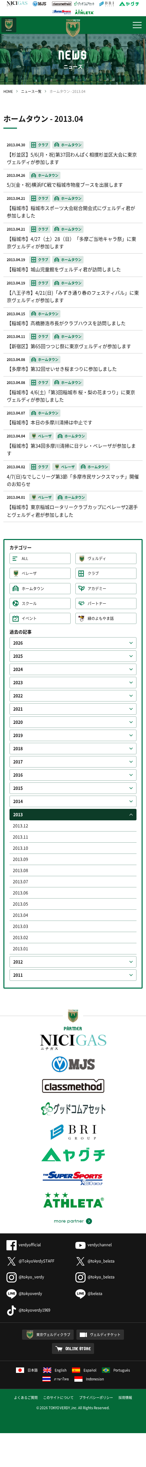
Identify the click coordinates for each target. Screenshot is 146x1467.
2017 (18, 762)
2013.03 (20, 926)
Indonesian (95, 1378)
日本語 (33, 1370)
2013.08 (20, 870)
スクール (29, 603)
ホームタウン (33, 588)
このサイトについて (58, 1397)
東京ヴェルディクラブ (53, 1334)
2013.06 (20, 893)
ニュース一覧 (31, 91)
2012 (18, 962)
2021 (18, 709)
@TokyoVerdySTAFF (36, 1261)
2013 (18, 815)
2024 (18, 669)
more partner (69, 1221)
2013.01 (20, 949)
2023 (18, 682)
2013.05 (20, 904)
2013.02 (20, 937)
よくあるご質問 (26, 1397)
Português (121, 1370)
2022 (18, 696)
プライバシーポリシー (96, 1397)
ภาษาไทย (61, 1378)
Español (90, 1370)
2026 (18, 643)
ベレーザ (29, 573)
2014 (18, 801)
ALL (25, 558)
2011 (18, 975)
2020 (18, 722)
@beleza (95, 1293)
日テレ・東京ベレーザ (8, 25)
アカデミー (97, 588)
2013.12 (20, 826)
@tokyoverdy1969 (34, 1310)
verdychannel (100, 1245)
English (61, 1370)
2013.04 (20, 915)
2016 (18, 775)
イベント (29, 618)
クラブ (93, 573)
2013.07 (20, 882)
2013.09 (20, 859)
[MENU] (137, 25)
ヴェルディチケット (105, 1334)
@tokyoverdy (30, 1293)
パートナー (97, 603)
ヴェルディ (97, 558)
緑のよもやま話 (101, 618)
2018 (18, 749)
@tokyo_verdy (31, 1277)
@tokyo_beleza (101, 1261)
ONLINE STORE (78, 1348)
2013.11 (20, 837)
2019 (18, 735)
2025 (18, 656)
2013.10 (20, 848)
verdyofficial (30, 1245)
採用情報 (125, 1397)
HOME (8, 91)
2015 (18, 788)
